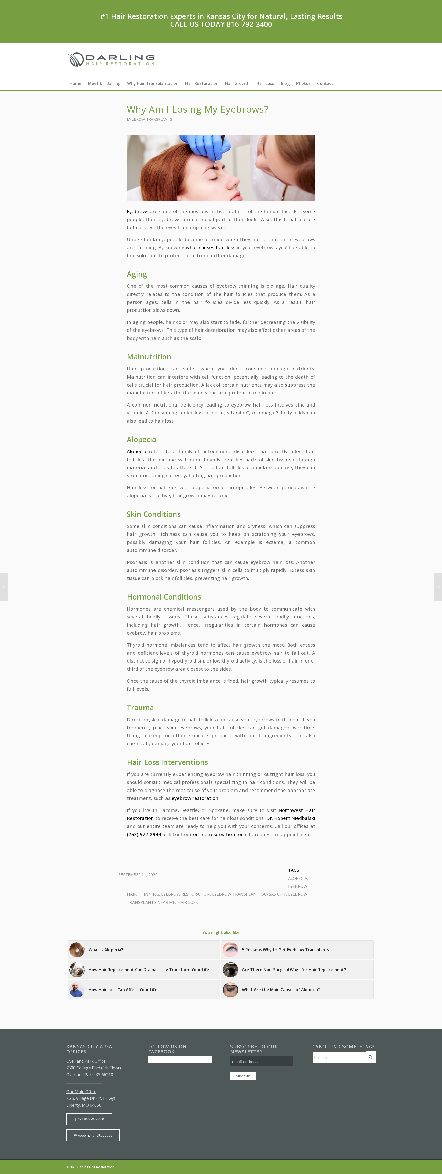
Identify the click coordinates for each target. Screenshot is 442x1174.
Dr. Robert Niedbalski (290, 818)
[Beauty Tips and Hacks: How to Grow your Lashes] (4, 587)
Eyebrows (137, 211)
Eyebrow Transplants (149, 119)
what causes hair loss (210, 247)
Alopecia (138, 451)
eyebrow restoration (195, 798)
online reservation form (220, 834)
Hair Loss (187, 902)
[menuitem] (75, 83)
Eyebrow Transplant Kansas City (249, 894)
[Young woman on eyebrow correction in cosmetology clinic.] (221, 168)
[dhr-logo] (111, 60)
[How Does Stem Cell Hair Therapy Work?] (438, 587)
